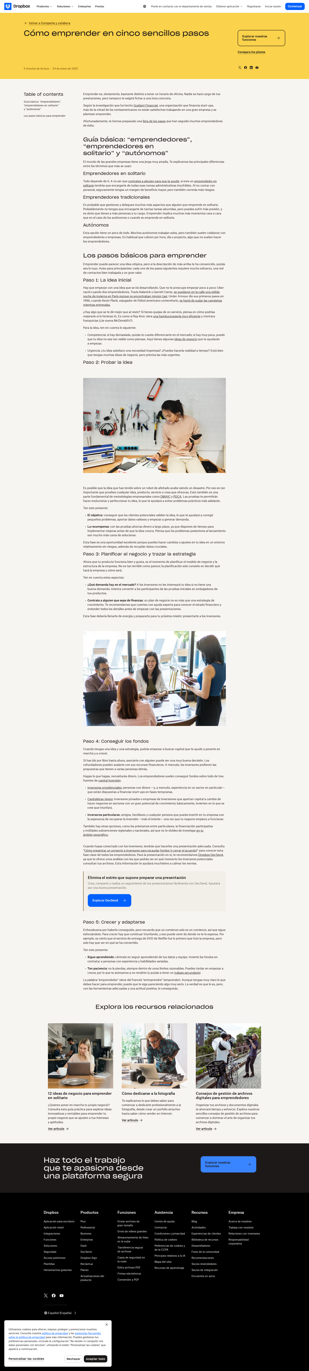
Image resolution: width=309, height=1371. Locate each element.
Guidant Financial (146, 105)
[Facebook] (54, 1295)
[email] (257, 67)
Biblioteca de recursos (205, 1239)
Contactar (160, 1227)
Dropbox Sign (88, 1257)
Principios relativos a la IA (169, 1255)
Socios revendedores (204, 1263)
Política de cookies (165, 1239)
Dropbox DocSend (210, 855)
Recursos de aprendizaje (169, 1267)
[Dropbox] (19, 6)
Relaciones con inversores (244, 1233)
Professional (87, 1227)
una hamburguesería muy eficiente (176, 316)
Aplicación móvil (54, 1227)
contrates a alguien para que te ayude (153, 181)
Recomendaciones (203, 1257)
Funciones (50, 1239)
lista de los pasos (154, 121)
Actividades (199, 1227)
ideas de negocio (185, 339)
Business (85, 1233)
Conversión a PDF (128, 1279)
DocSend (86, 1251)
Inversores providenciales (104, 787)
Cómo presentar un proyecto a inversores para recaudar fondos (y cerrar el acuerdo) (140, 850)
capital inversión (109, 780)
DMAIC (165, 496)
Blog (194, 1221)
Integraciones (52, 1233)
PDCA (177, 496)
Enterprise (86, 1239)
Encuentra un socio (203, 1276)
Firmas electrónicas (129, 1273)
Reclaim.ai (86, 1263)
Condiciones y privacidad (169, 1233)
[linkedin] (251, 67)
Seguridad (50, 1251)
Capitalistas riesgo (100, 799)
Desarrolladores (201, 1245)
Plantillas (49, 1263)
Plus (83, 1221)
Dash (83, 1245)
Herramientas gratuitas (58, 1269)
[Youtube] (61, 1295)
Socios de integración (205, 1269)
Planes (84, 1269)
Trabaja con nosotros (241, 1227)
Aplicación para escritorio (59, 1221)
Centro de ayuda (164, 1221)
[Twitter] (46, 1295)
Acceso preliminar (54, 1257)
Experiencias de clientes (206, 1233)
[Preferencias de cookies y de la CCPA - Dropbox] (58, 1343)
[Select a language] (144, 6)
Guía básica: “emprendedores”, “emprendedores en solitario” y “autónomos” (42, 105)
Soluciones (50, 1245)
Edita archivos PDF (129, 1267)
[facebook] (245, 67)
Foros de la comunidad (205, 1251)
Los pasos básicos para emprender (44, 115)
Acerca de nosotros (240, 1221)
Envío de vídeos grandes (132, 1231)
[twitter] (240, 67)
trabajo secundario (187, 973)
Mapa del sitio (162, 1261)
